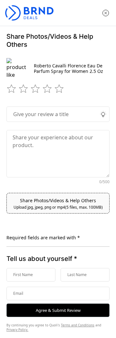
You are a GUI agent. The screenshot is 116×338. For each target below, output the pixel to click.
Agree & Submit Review (58, 310)
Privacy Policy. (17, 329)
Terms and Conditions (77, 325)
